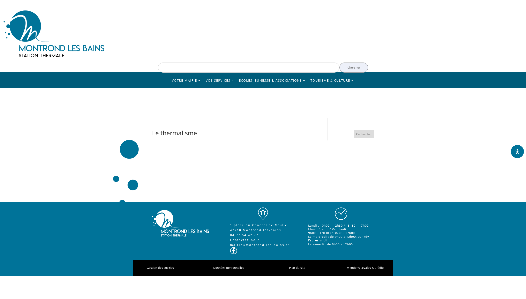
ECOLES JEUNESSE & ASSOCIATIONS (270, 80)
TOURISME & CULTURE (330, 80)
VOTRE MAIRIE (184, 80)
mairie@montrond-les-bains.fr (259, 245)
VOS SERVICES (218, 80)
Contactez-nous (245, 240)
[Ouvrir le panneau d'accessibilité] (517, 151)
